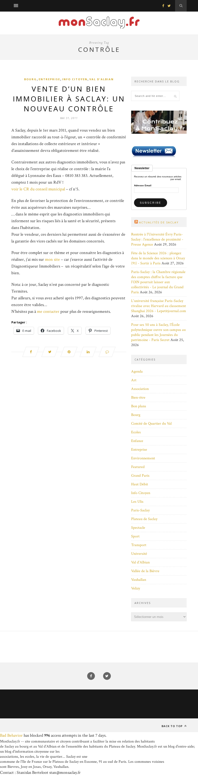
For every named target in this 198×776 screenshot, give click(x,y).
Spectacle (138, 527)
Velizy (135, 588)
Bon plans (138, 406)
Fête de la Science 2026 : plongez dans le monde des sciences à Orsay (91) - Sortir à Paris (158, 258)
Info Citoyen (74, 79)
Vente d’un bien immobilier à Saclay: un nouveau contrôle (69, 99)
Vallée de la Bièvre (145, 571)
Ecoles (136, 432)
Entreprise (49, 79)
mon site (52, 259)
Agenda (137, 371)
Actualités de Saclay (159, 222)
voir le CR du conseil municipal (38, 189)
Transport (138, 545)
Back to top (173, 726)
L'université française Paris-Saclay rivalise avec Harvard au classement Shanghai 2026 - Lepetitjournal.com (158, 306)
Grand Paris (140, 475)
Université (139, 553)
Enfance (137, 440)
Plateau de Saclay (144, 519)
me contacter (48, 311)
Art (133, 380)
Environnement (143, 458)
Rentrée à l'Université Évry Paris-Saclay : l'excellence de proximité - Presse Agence (157, 239)
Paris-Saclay (140, 510)
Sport (135, 536)
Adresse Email (142, 185)
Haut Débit (139, 484)
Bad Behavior (11, 735)
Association (140, 388)
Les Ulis (137, 501)
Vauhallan (138, 579)
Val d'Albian (101, 79)
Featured (138, 466)
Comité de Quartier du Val (151, 423)
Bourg (30, 79)
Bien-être (138, 397)
